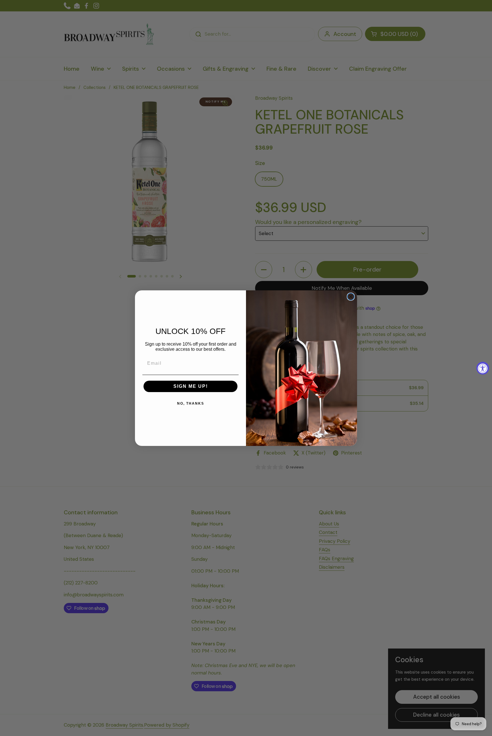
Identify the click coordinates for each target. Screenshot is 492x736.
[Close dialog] (350, 296)
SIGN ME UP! (190, 386)
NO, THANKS (190, 403)
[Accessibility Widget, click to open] (482, 368)
